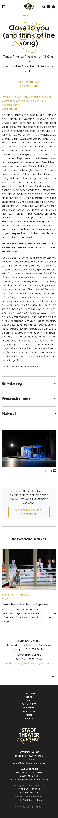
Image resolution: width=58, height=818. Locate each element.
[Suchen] (44, 6)
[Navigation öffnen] (49, 6)
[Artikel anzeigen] (29, 569)
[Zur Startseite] (29, 6)
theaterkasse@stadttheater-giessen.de (29, 663)
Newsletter (29, 711)
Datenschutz (29, 704)
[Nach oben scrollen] (53, 677)
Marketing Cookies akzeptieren (29, 512)
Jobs (28, 700)
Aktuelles (9, 595)
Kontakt (29, 697)
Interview (23, 595)
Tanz (5, 599)
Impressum (29, 707)
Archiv (29, 718)
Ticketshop (29, 693)
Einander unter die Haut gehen (25, 604)
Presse (29, 715)
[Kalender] (11, 6)
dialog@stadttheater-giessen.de (29, 763)
